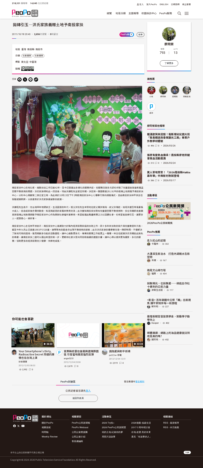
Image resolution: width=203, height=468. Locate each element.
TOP (187, 452)
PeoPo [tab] (67, 381)
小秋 (151, 97)
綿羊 (151, 113)
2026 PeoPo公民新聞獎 (114, 427)
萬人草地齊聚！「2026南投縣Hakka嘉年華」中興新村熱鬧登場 (168, 174)
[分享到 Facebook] (19, 79)
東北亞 (24, 62)
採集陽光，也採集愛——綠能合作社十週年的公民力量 (168, 284)
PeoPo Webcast (80, 427)
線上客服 (186, 4)
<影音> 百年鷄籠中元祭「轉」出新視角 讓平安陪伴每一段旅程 (169, 301)
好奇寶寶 (23, 362)
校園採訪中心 (149, 13)
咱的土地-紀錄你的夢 (112, 432)
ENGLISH (164, 4)
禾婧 (153, 260)
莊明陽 (175, 97)
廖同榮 (169, 44)
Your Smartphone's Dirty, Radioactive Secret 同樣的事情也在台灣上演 (36, 354)
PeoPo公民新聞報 (81, 422)
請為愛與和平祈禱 (119, 351)
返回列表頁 (78, 398)
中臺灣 (33, 62)
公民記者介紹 (78, 436)
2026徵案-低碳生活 (141, 422)
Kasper (155, 323)
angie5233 (68, 358)
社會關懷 (27, 55)
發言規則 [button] (139, 381)
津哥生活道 (157, 290)
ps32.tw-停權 (115, 355)
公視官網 (175, 4)
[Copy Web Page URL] (36, 79)
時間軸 (45, 432)
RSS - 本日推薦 (171, 427)
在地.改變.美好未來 (141, 432)
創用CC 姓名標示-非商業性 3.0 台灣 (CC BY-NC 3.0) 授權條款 (28, 68)
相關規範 (46, 427)
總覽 (109, 13)
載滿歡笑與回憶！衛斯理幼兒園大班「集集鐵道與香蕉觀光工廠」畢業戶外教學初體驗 (168, 138)
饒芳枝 (154, 339)
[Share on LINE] (30, 79)
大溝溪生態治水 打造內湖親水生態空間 (168, 255)
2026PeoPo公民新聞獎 (159, 223)
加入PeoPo (151, 4)
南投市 (39, 49)
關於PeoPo (47, 422)
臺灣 (23, 49)
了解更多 (168, 63)
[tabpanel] (78, 390)
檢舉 (141, 34)
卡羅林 (154, 244)
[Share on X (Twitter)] (25, 79)
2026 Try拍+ (108, 422)
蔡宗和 (154, 306)
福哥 (153, 273)
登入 (141, 4)
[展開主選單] (186, 13)
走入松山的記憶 (156, 240)
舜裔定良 (186, 97)
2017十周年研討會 (140, 427)
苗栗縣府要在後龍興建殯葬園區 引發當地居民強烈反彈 (81, 352)
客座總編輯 (77, 441)
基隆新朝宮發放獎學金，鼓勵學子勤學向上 (168, 317)
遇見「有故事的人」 (141, 436)
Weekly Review (50, 436)
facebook (14, 426)
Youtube (23, 426)
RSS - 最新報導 (171, 422)
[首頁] (25, 13)
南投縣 (30, 49)
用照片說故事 (108, 436)
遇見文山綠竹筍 (156, 270)
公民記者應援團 (80, 432)
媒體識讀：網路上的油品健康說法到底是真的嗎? (168, 334)
